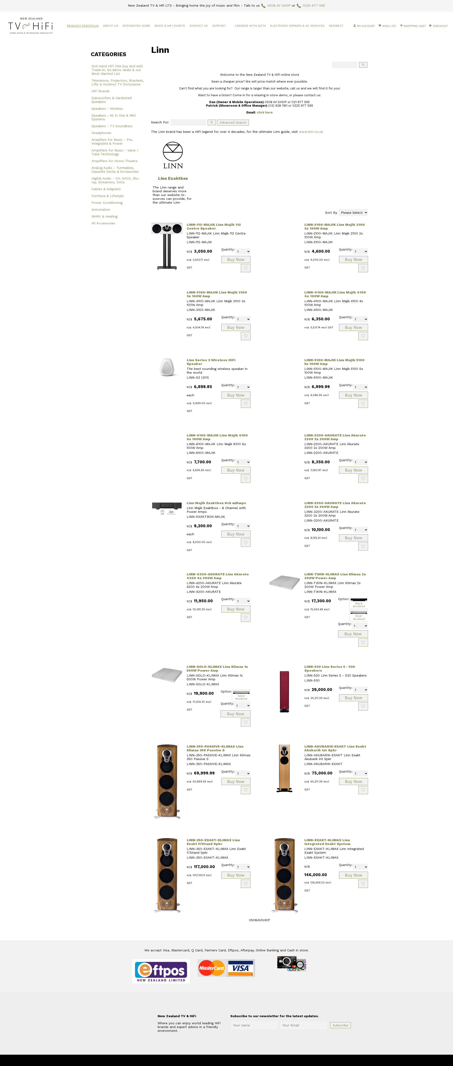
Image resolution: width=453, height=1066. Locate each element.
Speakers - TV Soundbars (112, 126)
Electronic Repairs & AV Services (297, 25)
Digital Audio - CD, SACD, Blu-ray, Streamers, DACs (116, 180)
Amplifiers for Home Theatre (115, 161)
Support (219, 25)
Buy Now (235, 259)
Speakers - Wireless (107, 108)
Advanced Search (233, 122)
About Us (110, 25)
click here (265, 112)
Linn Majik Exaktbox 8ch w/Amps (216, 503)
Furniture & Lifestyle (108, 196)
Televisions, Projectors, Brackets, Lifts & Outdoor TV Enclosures (118, 82)
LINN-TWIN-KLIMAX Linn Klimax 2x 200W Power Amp (335, 576)
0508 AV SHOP (279, 5)
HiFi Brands (101, 91)
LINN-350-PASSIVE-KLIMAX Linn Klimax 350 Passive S (215, 748)
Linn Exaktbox (173, 178)
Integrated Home (136, 25)
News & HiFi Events (170, 25)
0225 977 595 (314, 5)
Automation (101, 209)
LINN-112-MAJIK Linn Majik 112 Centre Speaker (214, 226)
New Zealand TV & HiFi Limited (239, 1060)
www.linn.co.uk (311, 132)
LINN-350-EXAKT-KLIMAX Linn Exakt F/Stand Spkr (213, 842)
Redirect (336, 25)
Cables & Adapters (106, 189)
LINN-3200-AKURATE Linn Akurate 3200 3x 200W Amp (335, 505)
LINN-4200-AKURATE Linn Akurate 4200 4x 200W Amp (218, 576)
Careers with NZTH (250, 25)
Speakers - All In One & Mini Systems (114, 117)
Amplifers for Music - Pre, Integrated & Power (112, 141)
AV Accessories (103, 223)
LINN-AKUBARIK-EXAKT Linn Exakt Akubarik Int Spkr (335, 748)
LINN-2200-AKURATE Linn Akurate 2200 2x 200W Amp (335, 437)
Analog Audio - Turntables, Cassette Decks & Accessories (115, 169)
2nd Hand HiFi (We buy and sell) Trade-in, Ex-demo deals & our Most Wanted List (117, 69)
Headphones (101, 133)
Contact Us (198, 25)
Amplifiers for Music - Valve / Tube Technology (115, 152)
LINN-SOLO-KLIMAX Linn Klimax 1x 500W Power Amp (217, 668)
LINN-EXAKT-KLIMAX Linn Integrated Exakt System (327, 842)
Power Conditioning (107, 203)
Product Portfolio (83, 25)
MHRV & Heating (104, 216)
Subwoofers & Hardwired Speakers (112, 100)
